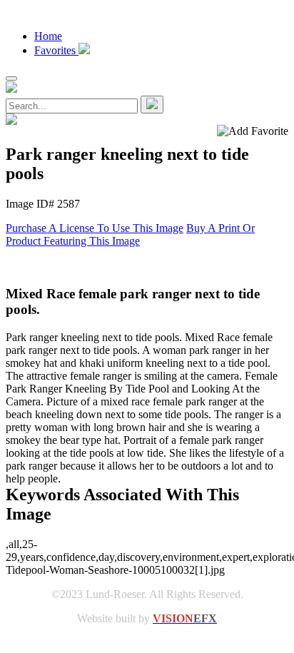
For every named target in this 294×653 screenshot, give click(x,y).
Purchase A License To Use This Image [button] (94, 228)
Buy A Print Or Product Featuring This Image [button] (130, 234)
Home (48, 36)
